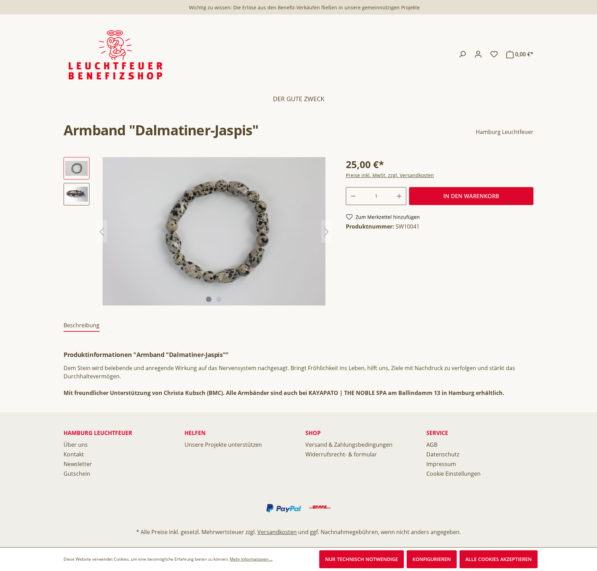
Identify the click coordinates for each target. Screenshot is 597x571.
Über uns (76, 444)
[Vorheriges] (101, 231)
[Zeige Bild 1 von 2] (208, 299)
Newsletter (78, 464)
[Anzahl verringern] (353, 196)
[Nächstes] (326, 231)
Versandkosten (277, 532)
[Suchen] (462, 54)
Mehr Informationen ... (251, 559)
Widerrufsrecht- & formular (341, 454)
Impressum (441, 464)
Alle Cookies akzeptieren (498, 559)
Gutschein (77, 473)
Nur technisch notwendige (361, 559)
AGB (431, 444)
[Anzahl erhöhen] (399, 196)
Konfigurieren (432, 559)
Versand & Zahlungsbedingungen (348, 444)
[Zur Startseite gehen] (115, 54)
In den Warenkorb (471, 196)
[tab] (82, 325)
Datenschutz (442, 454)
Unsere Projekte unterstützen (223, 444)
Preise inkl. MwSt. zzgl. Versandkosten (390, 175)
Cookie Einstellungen (453, 473)
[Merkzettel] (494, 54)
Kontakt (74, 454)
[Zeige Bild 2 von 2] (219, 299)
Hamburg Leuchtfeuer (504, 132)
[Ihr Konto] (478, 54)
